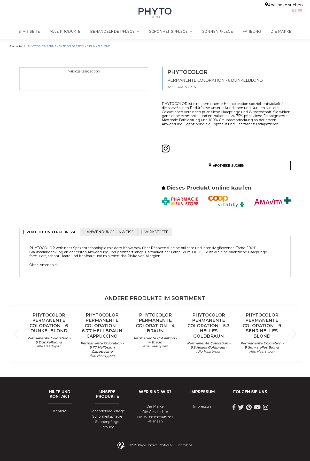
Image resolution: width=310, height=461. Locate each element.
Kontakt (60, 411)
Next (292, 334)
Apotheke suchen (285, 5)
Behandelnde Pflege (112, 31)
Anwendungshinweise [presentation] (110, 232)
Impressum (202, 407)
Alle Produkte (65, 31)
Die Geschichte (155, 412)
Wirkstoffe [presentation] (156, 232)
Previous (18, 334)
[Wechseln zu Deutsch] (300, 10)
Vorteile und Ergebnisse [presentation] (51, 232)
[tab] (49, 232)
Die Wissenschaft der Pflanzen (155, 419)
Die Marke (281, 31)
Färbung (252, 31)
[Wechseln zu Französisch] (295, 10)
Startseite (29, 31)
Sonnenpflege (217, 31)
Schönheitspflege (168, 31)
